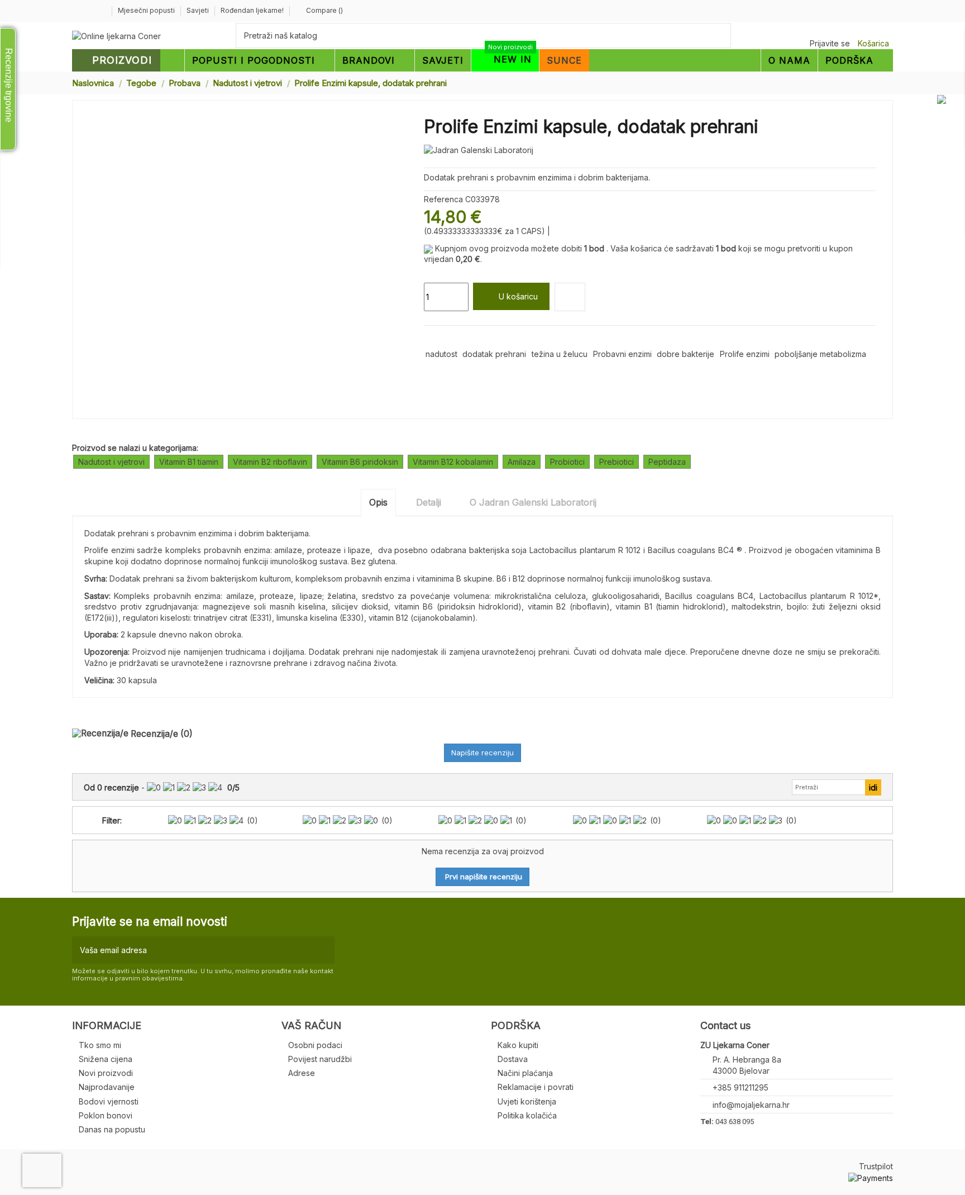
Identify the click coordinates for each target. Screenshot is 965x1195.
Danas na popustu (112, 1129)
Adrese (301, 1073)
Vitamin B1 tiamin (188, 461)
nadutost (441, 354)
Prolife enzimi (745, 354)
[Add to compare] (570, 297)
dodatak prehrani (494, 354)
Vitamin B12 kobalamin (453, 461)
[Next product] (888, 82)
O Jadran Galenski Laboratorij (533, 502)
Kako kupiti (518, 1045)
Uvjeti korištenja (527, 1101)
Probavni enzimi (622, 354)
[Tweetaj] (442, 339)
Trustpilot (876, 1166)
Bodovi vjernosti (108, 1101)
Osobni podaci (315, 1045)
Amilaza (522, 461)
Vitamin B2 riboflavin (270, 461)
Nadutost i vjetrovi (111, 461)
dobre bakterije (685, 354)
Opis (378, 502)
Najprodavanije (107, 1087)
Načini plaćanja (525, 1073)
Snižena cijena (105, 1059)
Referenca (443, 199)
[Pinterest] (455, 339)
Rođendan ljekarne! (252, 10)
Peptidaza (667, 461)
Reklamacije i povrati (536, 1087)
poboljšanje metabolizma (820, 354)
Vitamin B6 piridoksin (360, 461)
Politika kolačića (527, 1115)
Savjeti (199, 10)
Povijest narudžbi (320, 1059)
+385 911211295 (740, 1087)
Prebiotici (616, 461)
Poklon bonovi (105, 1115)
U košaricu (518, 296)
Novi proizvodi (106, 1073)
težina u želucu (559, 354)
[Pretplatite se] (324, 950)
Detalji (428, 502)
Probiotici (567, 461)
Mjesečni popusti (147, 10)
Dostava (513, 1059)
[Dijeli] (429, 339)
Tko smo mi (100, 1045)
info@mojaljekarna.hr (751, 1105)
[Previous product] (878, 82)
